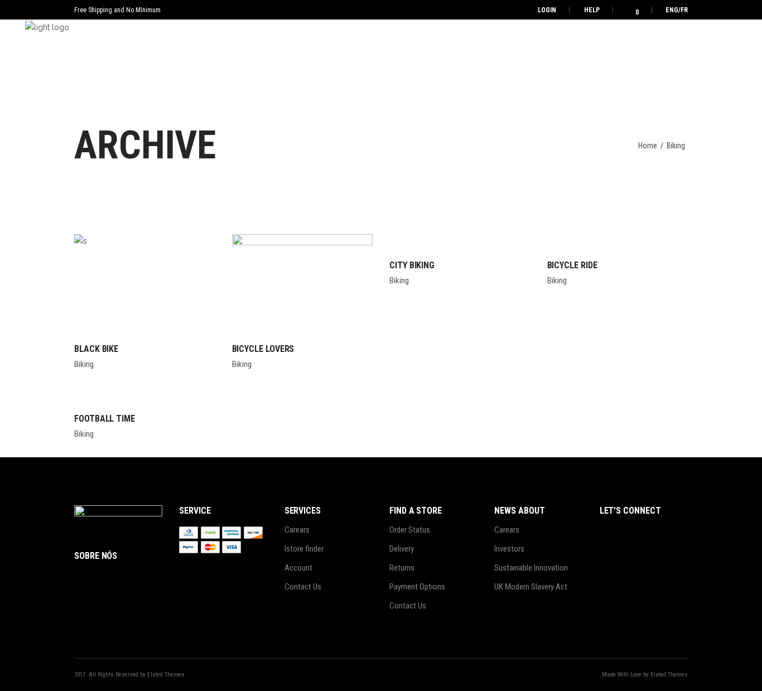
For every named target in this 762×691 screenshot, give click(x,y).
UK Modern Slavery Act (530, 587)
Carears (297, 530)
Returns (401, 568)
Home (647, 145)
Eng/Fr (676, 10)
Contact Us (302, 587)
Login (547, 10)
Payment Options (417, 587)
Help (592, 10)
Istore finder (304, 549)
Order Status (409, 530)
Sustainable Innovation (531, 568)
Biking (84, 364)
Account (298, 568)
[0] (629, 10)
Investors (509, 549)
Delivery (401, 549)
